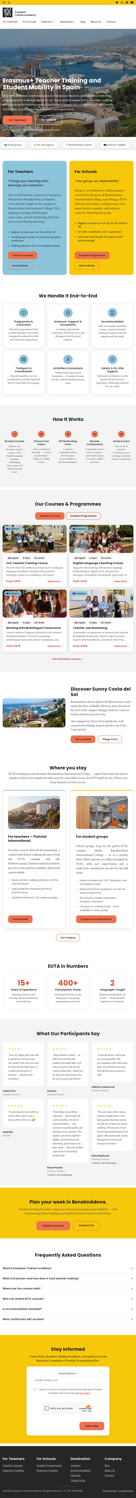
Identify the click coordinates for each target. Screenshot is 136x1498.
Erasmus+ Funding (13, 1470)
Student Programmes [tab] (83, 516)
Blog (107, 1465)
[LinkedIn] (126, 2)
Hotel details (20, 919)
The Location (83, 739)
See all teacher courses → (68, 659)
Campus (76, 1475)
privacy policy (82, 1393)
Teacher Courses (22, 255)
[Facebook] (116, 2)
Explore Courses (53, 1225)
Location (76, 1465)
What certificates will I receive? (23, 1319)
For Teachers (17, 120)
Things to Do (110, 739)
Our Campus (68, 937)
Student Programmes (92, 255)
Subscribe (92, 1426)
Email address (68, 1373)
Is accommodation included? (22, 1309)
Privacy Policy (110, 1490)
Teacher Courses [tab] (49, 516)
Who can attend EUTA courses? (23, 1298)
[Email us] (4, 2)
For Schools (48, 120)
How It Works (20, 265)
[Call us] (9, 2)
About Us (110, 1470)
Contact (109, 1475)
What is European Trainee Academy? (27, 1268)
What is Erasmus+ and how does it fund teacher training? (41, 1278)
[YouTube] (131, 2)
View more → (55, 581)
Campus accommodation (96, 919)
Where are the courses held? (22, 1288)
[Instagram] (121, 2)
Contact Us (86, 1225)
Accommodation (81, 1470)
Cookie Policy (126, 1490)
